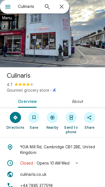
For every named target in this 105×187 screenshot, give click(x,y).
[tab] (26, 101)
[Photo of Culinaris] (52, 33)
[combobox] (28, 6)
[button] (52, 163)
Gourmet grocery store (28, 90)
